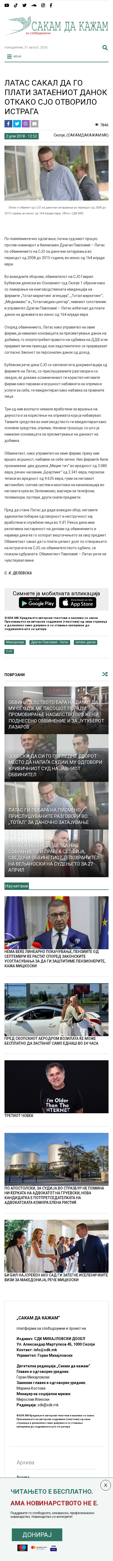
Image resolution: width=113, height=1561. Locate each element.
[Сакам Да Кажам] (56, 39)
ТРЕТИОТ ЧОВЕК (18, 1116)
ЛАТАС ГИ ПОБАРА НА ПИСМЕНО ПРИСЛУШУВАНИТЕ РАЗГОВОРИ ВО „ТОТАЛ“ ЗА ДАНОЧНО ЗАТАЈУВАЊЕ (48, 816)
